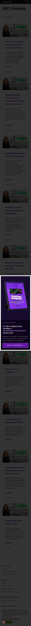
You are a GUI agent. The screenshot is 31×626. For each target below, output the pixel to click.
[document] (15, 313)
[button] (28, 277)
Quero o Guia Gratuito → (15, 345)
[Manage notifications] (3, 622)
